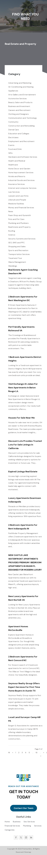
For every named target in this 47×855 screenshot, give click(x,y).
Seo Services (29, 822)
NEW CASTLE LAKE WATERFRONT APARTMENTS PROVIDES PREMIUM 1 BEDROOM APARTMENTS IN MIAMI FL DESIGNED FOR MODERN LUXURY (25, 562)
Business (16, 822)
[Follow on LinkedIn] (31, 837)
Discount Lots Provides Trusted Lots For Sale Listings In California (25, 445)
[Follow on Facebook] (16, 837)
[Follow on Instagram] (26, 837)
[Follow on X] (21, 837)
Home (7, 822)
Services (37, 826)
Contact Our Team (23, 808)
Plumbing (27, 826)
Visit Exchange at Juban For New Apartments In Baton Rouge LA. (23, 387)
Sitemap (27, 852)
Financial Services (12, 826)
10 (36, 752)
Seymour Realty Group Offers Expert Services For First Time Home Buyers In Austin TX (24, 687)
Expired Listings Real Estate (22, 471)
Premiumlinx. (27, 849)
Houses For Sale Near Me (21, 417)
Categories (9, 830)
